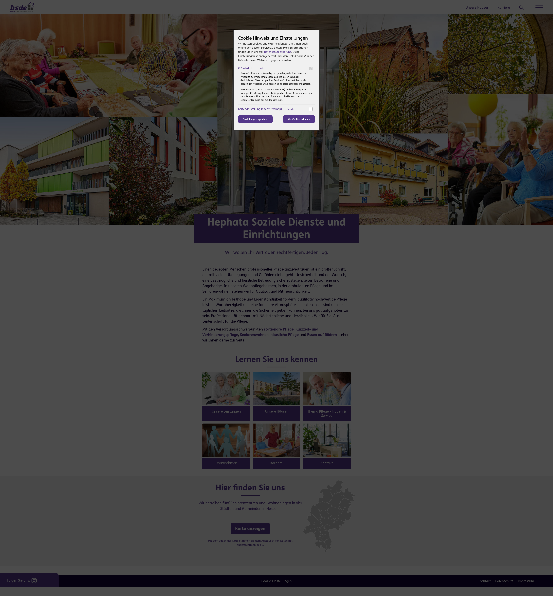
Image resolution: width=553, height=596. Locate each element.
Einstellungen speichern (255, 119)
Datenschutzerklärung (277, 52)
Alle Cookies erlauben (298, 119)
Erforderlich (251, 68)
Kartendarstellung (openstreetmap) (266, 109)
